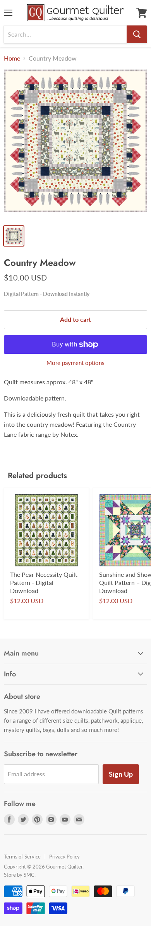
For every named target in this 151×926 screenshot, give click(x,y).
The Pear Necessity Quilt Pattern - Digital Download (43, 582)
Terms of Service (22, 856)
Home (12, 58)
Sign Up (121, 774)
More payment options (75, 363)
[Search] (137, 34)
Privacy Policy (64, 856)
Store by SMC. (20, 875)
